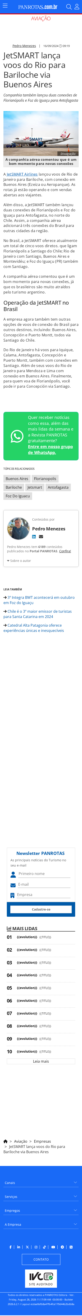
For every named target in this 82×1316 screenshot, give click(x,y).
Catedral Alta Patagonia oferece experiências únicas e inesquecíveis (33, 628)
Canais (10, 1183)
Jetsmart (35, 487)
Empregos (12, 1210)
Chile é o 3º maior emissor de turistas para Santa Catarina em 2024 (37, 614)
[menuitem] (41, 1181)
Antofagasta (58, 487)
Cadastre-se (41, 909)
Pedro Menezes (24, 46)
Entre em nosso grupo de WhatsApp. (50, 449)
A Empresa (13, 1224)
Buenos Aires (17, 478)
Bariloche (14, 487)
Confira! (65, 551)
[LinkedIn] (34, 536)
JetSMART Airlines (22, 174)
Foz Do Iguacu (18, 495)
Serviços (11, 1196)
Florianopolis (45, 478)
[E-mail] (41, 536)
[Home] (5, 1140)
